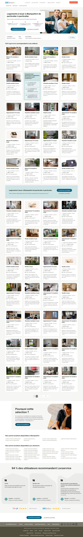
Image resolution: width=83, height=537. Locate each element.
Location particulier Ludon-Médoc (13, 459)
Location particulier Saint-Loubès (68, 458)
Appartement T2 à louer (13, 112)
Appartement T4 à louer (13, 349)
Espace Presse (29, 524)
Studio (35, 530)
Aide (48, 524)
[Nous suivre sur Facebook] (62, 524)
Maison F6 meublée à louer (12, 141)
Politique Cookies (49, 535)
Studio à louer (66, 57)
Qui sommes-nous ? (11, 524)
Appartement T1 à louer (50, 321)
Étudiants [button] (42, 2)
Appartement (25, 530)
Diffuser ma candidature (23, 424)
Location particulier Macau (30, 456)
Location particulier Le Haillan (31, 452)
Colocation (35, 2)
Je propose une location (33, 29)
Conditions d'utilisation (24, 535)
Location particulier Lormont (30, 453)
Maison (31, 530)
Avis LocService (38, 533)
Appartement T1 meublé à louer (69, 239)
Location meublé (47, 530)
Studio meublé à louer (31, 57)
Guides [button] (58, 2)
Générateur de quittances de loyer (49, 533)
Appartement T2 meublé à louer (50, 211)
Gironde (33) (8, 5)
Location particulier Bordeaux (31, 450)
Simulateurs (51, 2)
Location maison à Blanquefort (49, 438)
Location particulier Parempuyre (12, 450)
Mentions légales (40, 524)
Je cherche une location (18, 29)
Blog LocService (30, 533)
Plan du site (47, 528)
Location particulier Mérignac (49, 458)
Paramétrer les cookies (58, 535)
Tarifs (20, 524)
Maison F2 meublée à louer (12, 57)
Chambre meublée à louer (50, 83)
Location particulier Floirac (67, 452)
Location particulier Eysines (11, 455)
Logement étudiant (56, 530)
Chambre (40, 530)
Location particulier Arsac (48, 448)
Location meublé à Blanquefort (49, 440)
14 (45, 396)
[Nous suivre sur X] (65, 524)
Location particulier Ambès (48, 456)
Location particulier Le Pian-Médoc (13, 456)
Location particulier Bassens (30, 448)
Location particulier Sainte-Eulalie (50, 452)
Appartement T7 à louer (50, 140)
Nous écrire (55, 524)
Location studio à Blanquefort (12, 440)
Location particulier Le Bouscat (12, 458)
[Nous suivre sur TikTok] (70, 524)
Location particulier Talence (67, 453)
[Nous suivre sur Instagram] (67, 524)
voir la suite (63, 495)
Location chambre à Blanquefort (12, 438)
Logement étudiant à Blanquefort (68, 438)
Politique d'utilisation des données (37, 535)
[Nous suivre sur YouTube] (73, 524)
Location (27, 2)
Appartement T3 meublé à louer (69, 113)
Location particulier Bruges (11, 448)
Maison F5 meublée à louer (31, 169)
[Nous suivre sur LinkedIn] (76, 524)
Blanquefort (15, 5)
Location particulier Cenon (48, 450)
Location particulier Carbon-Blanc (32, 455)
